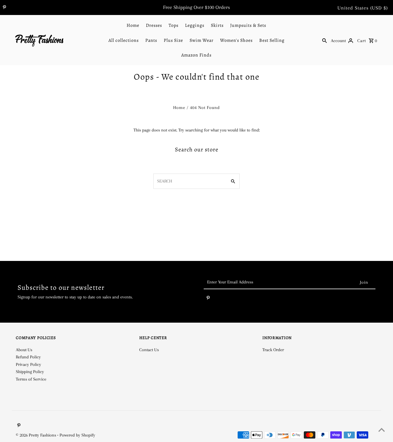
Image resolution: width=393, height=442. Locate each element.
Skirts (217, 25)
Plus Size (173, 40)
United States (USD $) (362, 8)
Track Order (273, 349)
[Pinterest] (3, 8)
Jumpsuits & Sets (248, 25)
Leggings (194, 25)
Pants (151, 40)
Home (133, 25)
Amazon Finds (196, 55)
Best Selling (272, 40)
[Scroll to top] (381, 430)
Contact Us (149, 349)
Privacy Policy (28, 364)
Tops (173, 25)
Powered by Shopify (77, 435)
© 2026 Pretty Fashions (36, 435)
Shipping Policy (30, 371)
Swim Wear (201, 40)
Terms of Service (31, 379)
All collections (123, 40)
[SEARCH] (324, 40)
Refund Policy (28, 357)
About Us (24, 349)
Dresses (154, 25)
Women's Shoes (236, 40)
